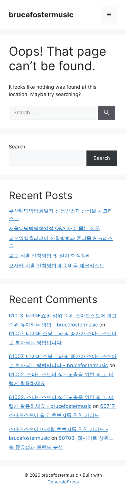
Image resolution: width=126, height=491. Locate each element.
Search (17, 147)
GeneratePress (63, 482)
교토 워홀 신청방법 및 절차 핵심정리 (50, 256)
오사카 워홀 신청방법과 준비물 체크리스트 (56, 265)
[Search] (106, 113)
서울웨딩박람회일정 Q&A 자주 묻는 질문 (54, 228)
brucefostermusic (41, 14)
